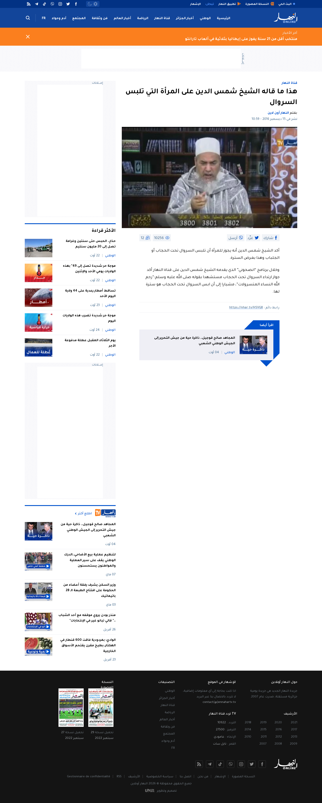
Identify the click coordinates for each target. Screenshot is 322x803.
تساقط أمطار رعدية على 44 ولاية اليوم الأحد (90, 294)
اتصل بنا (185, 776)
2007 (263, 744)
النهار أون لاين (278, 113)
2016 (278, 729)
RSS (119, 776)
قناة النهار (162, 18)
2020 (278, 722)
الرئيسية (223, 18)
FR (44, 18)
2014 (247, 729)
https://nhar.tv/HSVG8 (246, 308)
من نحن (203, 776)
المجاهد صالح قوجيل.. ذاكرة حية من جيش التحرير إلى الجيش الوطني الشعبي (194, 341)
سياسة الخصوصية (159, 776)
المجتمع (79, 18)
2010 (247, 737)
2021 (294, 722)
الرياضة (142, 18)
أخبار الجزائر (185, 18)
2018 (248, 722)
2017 (294, 729)
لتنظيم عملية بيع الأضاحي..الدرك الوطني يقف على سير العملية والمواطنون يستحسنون (90, 560)
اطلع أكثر (85, 513)
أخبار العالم (122, 18)
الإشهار (220, 776)
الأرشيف (134, 776)
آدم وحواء (59, 18)
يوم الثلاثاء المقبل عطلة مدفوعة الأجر (90, 343)
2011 (264, 737)
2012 (278, 737)
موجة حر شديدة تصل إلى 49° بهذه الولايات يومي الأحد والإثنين (89, 269)
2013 (294, 737)
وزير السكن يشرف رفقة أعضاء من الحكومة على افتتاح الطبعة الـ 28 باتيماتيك (89, 590)
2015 (263, 729)
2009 (293, 744)
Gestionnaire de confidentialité (88, 776)
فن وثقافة (100, 18)
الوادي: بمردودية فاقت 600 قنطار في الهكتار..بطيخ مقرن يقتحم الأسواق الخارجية (88, 645)
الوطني (205, 18)
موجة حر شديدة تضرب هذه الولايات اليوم (89, 318)
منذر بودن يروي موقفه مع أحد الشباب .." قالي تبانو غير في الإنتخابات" (87, 618)
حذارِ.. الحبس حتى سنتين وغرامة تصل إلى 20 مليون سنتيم (91, 244)
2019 (263, 722)
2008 (278, 744)
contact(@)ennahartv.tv (219, 702)
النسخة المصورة (243, 776)
